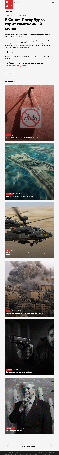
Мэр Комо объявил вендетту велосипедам (22, 137)
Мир (7, 250)
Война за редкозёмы (14, 431)
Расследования (10, 428)
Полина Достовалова (22, 15)
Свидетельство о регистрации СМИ (46, 452)
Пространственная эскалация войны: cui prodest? (25, 313)
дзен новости (13, 65)
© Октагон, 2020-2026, (11, 452)
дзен (24, 65)
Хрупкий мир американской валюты (19, 196)
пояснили (29, 43)
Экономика (9, 193)
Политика (9, 369)
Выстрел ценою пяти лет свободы (19, 372)
